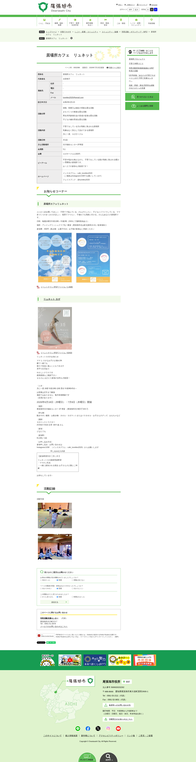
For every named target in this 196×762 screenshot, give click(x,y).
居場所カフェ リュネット (57, 38)
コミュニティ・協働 (110, 32)
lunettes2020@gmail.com (73, 97)
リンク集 (131, 736)
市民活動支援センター (49, 618)
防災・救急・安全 (105, 24)
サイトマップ (143, 5)
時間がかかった (79, 597)
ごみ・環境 (121, 23)
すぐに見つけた (47, 597)
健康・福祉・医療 (60, 24)
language (154, 5)
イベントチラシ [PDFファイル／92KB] (56, 353)
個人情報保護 (71, 736)
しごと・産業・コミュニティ (136, 24)
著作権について (88, 736)
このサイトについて (52, 736)
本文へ (120, 5)
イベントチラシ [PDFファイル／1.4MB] (57, 287)
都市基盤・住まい (90, 24)
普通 (60, 580)
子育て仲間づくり (136, 64)
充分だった (46, 580)
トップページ (51, 32)
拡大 (136, 10)
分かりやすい (47, 588)
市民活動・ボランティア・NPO (134, 32)
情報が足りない (79, 580)
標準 (130, 9)
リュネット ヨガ (52, 299)
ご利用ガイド (130, 5)
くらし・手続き (44, 23)
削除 (71, 38)
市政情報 (151, 23)
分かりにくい (78, 588)
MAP (128, 682)
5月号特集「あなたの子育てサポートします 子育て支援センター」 (142, 78)
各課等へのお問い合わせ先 (120, 705)
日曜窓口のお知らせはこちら (120, 719)
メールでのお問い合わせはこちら (53, 626)
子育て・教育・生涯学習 (75, 24)
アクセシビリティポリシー (111, 736)
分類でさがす (65, 32)
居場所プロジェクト (137, 59)
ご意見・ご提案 (145, 736)
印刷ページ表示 (115, 68)
